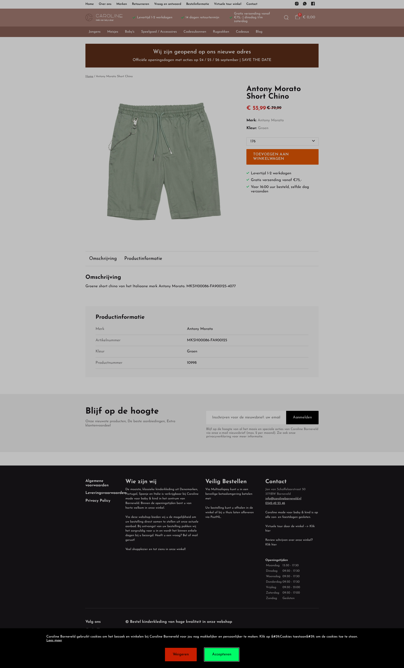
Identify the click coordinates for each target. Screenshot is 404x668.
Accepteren (221, 654)
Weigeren (181, 654)
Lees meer (54, 640)
